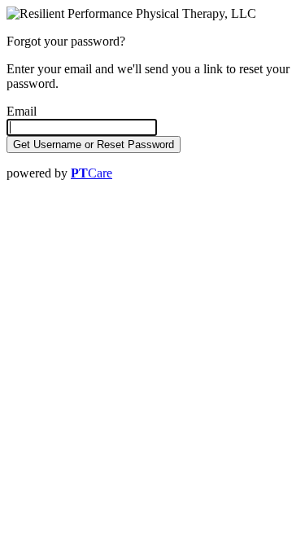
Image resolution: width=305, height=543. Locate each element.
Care (91, 173)
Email (22, 111)
